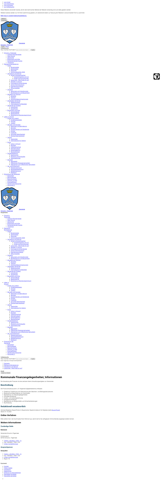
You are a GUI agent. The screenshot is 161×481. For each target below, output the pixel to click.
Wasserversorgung (16, 168)
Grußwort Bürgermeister (14, 54)
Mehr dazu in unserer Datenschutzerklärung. (14, 16)
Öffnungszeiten (15, 88)
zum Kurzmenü (8, 5)
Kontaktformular (11, 444)
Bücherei (13, 145)
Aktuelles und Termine (13, 94)
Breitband (13, 172)
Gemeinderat (14, 69)
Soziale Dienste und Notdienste (20, 129)
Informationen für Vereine (18, 140)
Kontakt (6, 466)
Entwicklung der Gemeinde (12, 174)
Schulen (13, 121)
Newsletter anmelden (10, 474)
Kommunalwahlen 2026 (18, 72)
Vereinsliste (14, 139)
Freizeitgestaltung (12, 153)
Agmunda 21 (11, 185)
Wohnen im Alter (12, 180)
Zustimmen (4, 20)
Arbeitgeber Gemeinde (13, 101)
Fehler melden (8, 468)
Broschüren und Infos (13, 59)
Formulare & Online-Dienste (19, 83)
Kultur (9, 142)
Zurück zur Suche (5, 373)
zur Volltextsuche (9, 7)
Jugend (13, 123)
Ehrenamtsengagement (17, 136)
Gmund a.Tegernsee (7, 216)
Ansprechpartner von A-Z (21, 77)
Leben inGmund (6, 283)
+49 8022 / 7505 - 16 (12, 441)
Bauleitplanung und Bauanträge (20, 93)
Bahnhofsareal (11, 177)
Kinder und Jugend (13, 118)
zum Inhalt (7, 2)
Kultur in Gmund (15, 144)
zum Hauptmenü (9, 4)
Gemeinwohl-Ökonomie (14, 184)
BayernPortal (56, 410)
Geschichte (10, 58)
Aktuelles (13, 96)
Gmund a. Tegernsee (10, 53)
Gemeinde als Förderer (14, 105)
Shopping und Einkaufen (18, 156)
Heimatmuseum (15, 148)
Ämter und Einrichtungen (21, 78)
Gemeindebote (15, 112)
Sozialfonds (14, 109)
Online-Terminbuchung (17, 85)
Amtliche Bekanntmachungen (19, 99)
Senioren (13, 128)
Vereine (9, 137)
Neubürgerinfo (15, 113)
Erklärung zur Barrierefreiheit (12, 473)
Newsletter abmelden (10, 476)
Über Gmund (11, 56)
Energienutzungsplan (17, 86)
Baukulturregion (12, 179)
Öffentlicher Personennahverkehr (20, 163)
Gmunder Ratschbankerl (18, 134)
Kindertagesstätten (16, 120)
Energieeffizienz (12, 182)
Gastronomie (14, 155)
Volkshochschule (16, 147)
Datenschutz (7, 471)
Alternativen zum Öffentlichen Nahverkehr (23, 164)
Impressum (7, 469)
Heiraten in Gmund (16, 81)
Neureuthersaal (15, 152)
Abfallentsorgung (16, 171)
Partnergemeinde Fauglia (14, 61)
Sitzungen (14, 70)
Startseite (7, 363)
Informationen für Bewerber (19, 104)
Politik (9, 65)
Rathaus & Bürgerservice (11, 64)
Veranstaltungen (15, 158)
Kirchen (13, 131)
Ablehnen (3, 18)
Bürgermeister (15, 67)
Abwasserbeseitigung (17, 169)
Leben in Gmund (9, 117)
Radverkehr (14, 161)
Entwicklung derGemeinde (8, 342)
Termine (13, 97)
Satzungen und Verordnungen (19, 91)
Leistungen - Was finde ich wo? (20, 80)
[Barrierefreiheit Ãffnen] (156, 76)
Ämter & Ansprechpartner (18, 75)
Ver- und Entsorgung (13, 166)
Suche (33, 50)
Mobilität (10, 160)
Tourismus (10, 62)
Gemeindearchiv (15, 150)
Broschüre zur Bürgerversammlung (21, 115)
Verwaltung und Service (14, 73)
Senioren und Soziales (13, 125)
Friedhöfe (13, 132)
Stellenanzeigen (15, 102)
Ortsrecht (10, 89)
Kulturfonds (14, 107)
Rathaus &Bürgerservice (8, 229)
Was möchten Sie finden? (8, 50)
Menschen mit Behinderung (19, 126)
